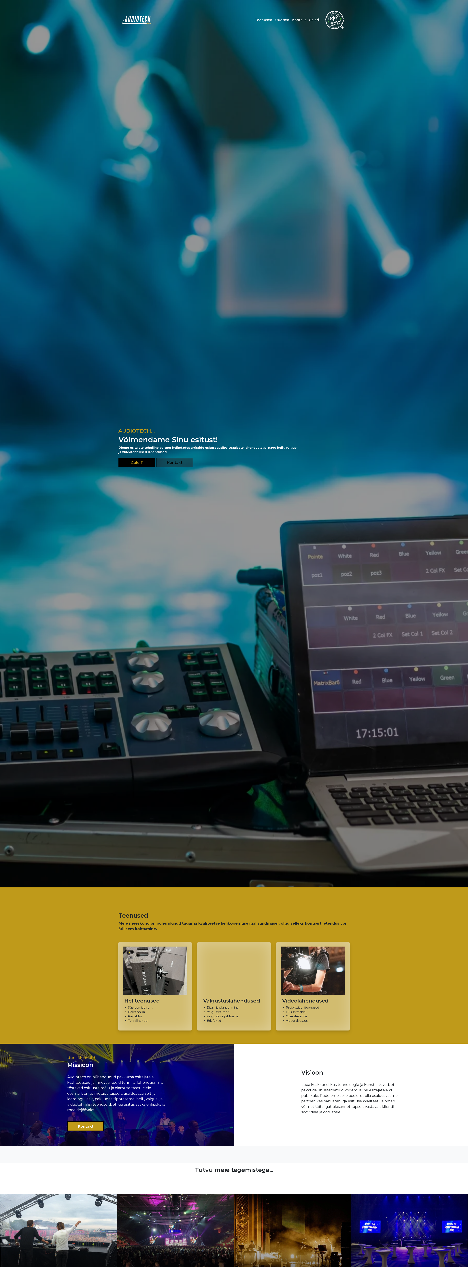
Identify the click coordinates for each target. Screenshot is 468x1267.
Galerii (314, 20)
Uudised (282, 20)
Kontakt (299, 20)
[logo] (136, 20)
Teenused (263, 20)
